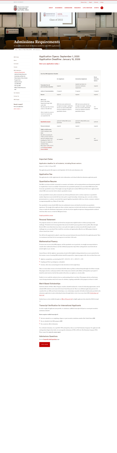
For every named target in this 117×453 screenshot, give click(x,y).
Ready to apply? (18, 104)
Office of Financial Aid (66, 299)
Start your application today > (49, 63)
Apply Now (44, 344)
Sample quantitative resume (46, 215)
